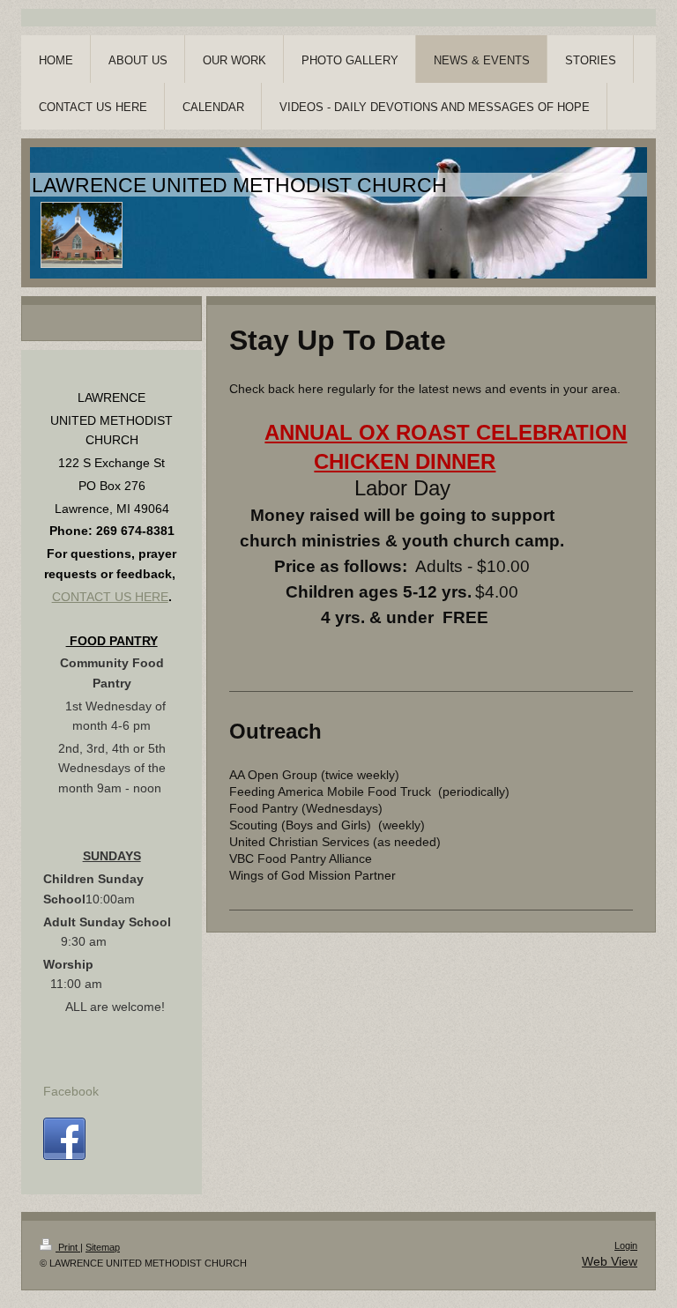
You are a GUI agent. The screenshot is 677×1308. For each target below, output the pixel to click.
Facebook (71, 1091)
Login (625, 1245)
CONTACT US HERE (110, 597)
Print (68, 1247)
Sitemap (103, 1247)
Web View (609, 1261)
